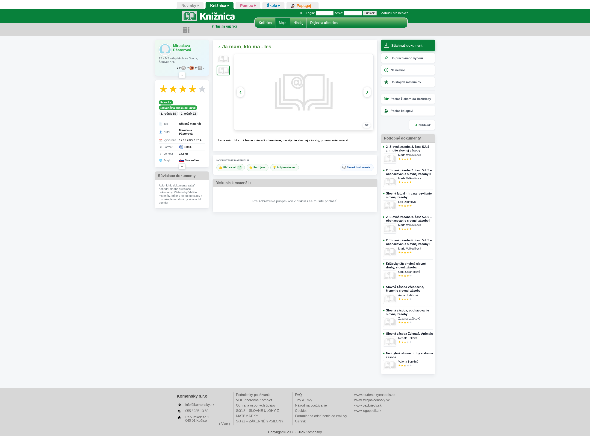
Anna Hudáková (408, 295)
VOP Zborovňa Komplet (254, 400)
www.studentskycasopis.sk (374, 395)
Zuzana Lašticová (409, 318)
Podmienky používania (253, 395)
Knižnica (265, 23)
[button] (182, 75)
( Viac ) (224, 424)
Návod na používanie (311, 405)
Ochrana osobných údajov (256, 405)
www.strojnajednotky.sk (372, 400)
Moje (282, 23)
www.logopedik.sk (367, 411)
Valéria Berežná (408, 361)
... (204, 68)
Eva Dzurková (407, 201)
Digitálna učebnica (324, 23)
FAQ (298, 395)
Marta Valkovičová (409, 155)
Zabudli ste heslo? (394, 13)
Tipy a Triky (303, 400)
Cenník (300, 421)
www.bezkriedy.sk (368, 405)
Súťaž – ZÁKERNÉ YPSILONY (259, 421)
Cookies (301, 411)
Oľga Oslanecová (409, 271)
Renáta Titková (407, 338)
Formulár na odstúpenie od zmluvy (321, 416)
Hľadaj (298, 23)
